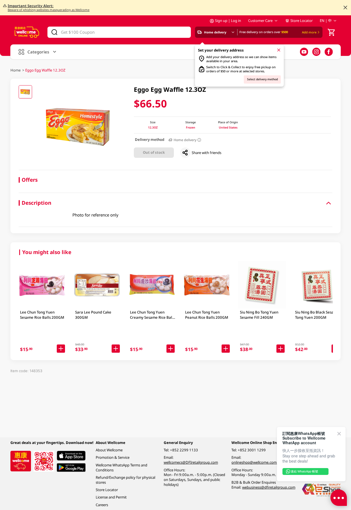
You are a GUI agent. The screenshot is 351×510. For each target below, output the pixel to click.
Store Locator (301, 20)
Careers (102, 504)
